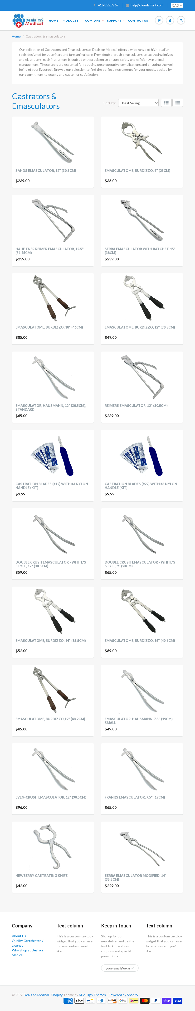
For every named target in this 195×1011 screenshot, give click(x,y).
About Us (19, 936)
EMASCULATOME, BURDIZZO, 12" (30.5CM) (140, 327)
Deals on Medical (36, 995)
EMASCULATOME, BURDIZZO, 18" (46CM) (49, 327)
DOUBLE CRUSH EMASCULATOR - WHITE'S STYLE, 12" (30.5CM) (50, 564)
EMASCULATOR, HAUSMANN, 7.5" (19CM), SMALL (139, 721)
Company (93, 20)
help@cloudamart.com (147, 5)
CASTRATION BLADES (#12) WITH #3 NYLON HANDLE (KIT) (51, 486)
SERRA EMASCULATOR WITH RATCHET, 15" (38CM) (140, 251)
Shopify (57, 995)
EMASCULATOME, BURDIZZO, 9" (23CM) (137, 171)
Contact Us (138, 20)
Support (114, 20)
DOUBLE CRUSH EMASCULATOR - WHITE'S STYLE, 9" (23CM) (140, 564)
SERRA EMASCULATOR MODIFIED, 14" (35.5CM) (135, 877)
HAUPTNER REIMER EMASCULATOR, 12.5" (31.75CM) (49, 251)
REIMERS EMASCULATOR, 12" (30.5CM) (136, 406)
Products (70, 20)
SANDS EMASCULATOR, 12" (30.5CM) (45, 171)
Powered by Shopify (123, 995)
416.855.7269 (108, 5)
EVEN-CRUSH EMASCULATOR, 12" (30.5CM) (50, 797)
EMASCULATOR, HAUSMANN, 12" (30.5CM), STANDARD (50, 407)
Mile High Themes (92, 995)
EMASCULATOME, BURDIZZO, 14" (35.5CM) (50, 641)
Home (53, 20)
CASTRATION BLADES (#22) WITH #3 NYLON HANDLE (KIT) (141, 486)
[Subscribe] (132, 968)
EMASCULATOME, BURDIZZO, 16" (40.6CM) (140, 641)
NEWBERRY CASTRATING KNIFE (41, 876)
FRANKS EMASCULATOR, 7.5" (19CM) (135, 797)
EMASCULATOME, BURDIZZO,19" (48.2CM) (50, 719)
